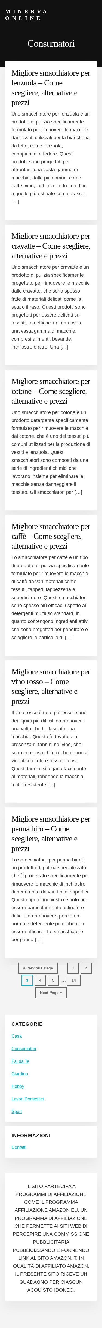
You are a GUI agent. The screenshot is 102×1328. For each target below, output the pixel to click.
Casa (16, 1036)
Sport (16, 1111)
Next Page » (51, 994)
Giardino (19, 1074)
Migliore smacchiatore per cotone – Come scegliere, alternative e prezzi (50, 391)
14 (76, 980)
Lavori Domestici (27, 1099)
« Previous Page (38, 970)
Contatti (18, 1147)
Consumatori (23, 1048)
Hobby (17, 1086)
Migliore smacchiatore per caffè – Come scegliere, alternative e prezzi (50, 536)
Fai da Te (20, 1061)
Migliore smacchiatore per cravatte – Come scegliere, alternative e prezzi (50, 245)
